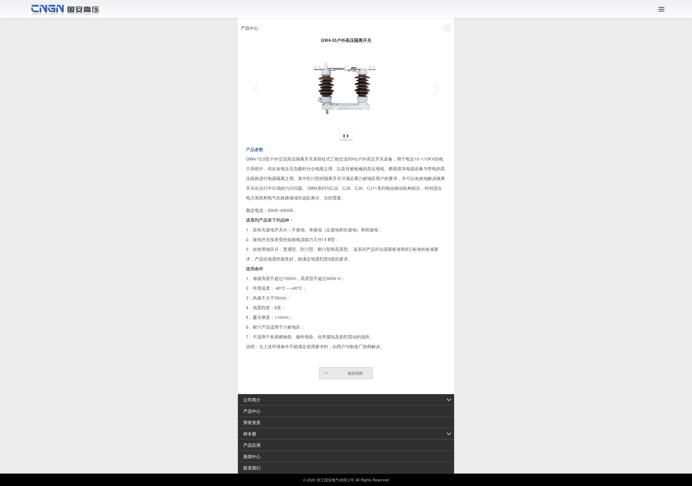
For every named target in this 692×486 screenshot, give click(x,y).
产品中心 (252, 411)
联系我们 (252, 468)
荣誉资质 (252, 422)
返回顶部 (355, 373)
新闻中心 (252, 456)
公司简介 (252, 400)
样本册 (249, 434)
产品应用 (252, 445)
